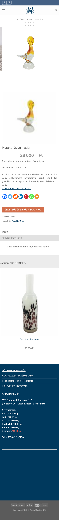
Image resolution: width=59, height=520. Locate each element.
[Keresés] (56, 10)
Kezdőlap (20, 19)
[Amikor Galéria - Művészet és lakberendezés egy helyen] (30, 10)
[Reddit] (15, 196)
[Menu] (3, 10)
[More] (36, 196)
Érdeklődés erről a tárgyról (23, 209)
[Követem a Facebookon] (4, 3)
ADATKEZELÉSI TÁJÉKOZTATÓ (17, 375)
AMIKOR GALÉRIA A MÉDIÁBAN (17, 381)
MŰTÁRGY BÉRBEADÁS (14, 370)
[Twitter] (10, 196)
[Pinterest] (26, 196)
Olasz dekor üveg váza (29, 339)
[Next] (12, 84)
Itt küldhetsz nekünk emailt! (16, 188)
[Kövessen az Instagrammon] (9, 3)
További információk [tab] (12, 238)
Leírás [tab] (5, 232)
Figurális (39, 19)
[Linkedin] (20, 196)
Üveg (29, 19)
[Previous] (4, 84)
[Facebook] (4, 196)
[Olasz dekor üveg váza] (29, 302)
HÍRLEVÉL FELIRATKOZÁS (15, 386)
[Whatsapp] (31, 196)
